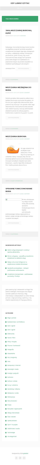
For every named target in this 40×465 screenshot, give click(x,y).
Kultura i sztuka (12, 381)
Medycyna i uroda (13, 393)
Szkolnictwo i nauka (13, 428)
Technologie (11, 432)
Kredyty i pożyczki (13, 373)
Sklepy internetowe (17, 181)
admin (15, 35)
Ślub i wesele (11, 417)
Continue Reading (23, 68)
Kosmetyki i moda (12, 369)
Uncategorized (11, 436)
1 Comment (23, 35)
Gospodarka (11, 353)
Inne (8, 361)
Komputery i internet (13, 365)
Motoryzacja (11, 397)
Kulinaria (10, 377)
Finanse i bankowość (13, 345)
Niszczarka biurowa (16, 136)
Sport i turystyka (12, 424)
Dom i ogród (11, 326)
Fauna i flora (11, 337)
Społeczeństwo (12, 420)
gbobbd (25, 453)
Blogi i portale (11, 318)
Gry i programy (12, 357)
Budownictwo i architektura (16, 322)
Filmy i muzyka (12, 342)
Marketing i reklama (13, 389)
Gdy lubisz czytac (20, 3)
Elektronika (14, 79)
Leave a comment (25, 92)
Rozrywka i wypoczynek (14, 409)
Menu (19, 9)
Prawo (9, 405)
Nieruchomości (12, 401)
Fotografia (10, 349)
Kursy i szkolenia (12, 385)
